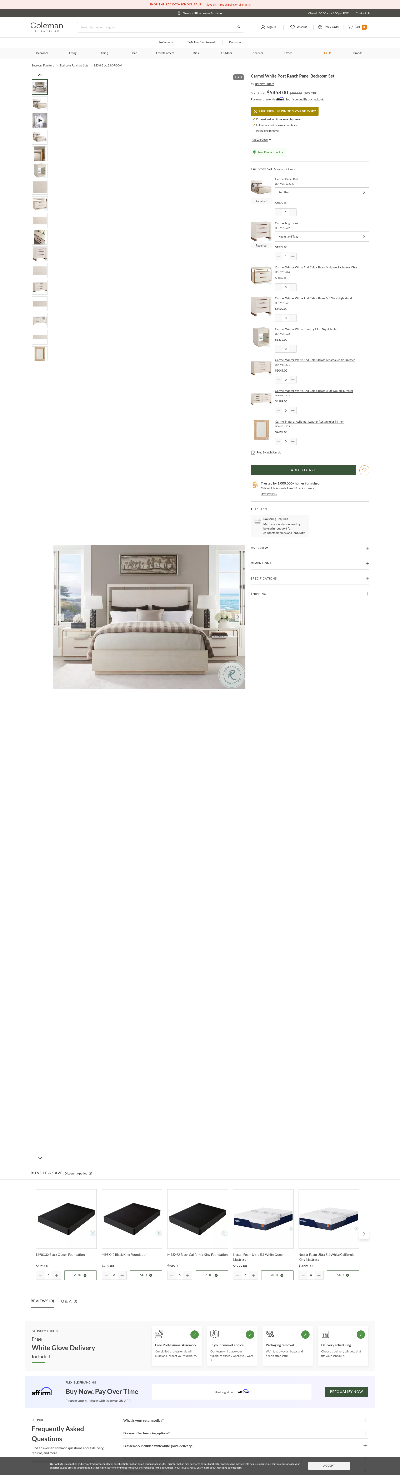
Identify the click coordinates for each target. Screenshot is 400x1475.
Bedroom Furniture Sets (74, 65)
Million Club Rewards (201, 42)
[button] (268, 27)
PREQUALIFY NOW (346, 1392)
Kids (196, 53)
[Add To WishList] (364, 470)
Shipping (258, 593)
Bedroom (42, 53)
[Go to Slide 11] (40, 253)
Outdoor (226, 53)
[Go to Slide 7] (40, 187)
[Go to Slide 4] (40, 137)
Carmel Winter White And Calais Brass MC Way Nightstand (313, 298)
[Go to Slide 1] (40, 87)
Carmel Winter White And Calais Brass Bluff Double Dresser (314, 390)
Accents (257, 53)
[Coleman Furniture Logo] (47, 31)
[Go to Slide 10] (40, 237)
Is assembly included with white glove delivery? (158, 1446)
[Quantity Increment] (292, 212)
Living (72, 53)
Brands (357, 53)
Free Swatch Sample (269, 452)
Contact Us (363, 13)
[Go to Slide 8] (40, 203)
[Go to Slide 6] (40, 170)
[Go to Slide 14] (40, 303)
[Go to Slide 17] (40, 353)
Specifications (264, 578)
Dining (104, 53)
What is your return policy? (143, 1420)
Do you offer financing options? (146, 1433)
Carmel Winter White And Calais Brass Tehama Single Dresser (315, 360)
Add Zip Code (260, 139)
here (238, 1467)
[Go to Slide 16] (40, 337)
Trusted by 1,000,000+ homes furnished (290, 483)
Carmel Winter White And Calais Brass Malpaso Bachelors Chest (317, 267)
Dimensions (261, 563)
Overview (259, 548)
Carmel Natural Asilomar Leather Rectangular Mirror (309, 421)
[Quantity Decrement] (278, 212)
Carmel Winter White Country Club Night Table (305, 329)
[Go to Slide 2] (40, 103)
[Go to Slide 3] (40, 120)
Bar (134, 53)
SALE (327, 53)
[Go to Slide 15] (40, 320)
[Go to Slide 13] (40, 287)
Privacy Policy (188, 1467)
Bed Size (284, 192)
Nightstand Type (288, 236)
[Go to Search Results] (239, 27)
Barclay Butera (264, 83)
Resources (235, 42)
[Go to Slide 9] (40, 220)
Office (288, 53)
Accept (329, 1466)
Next (364, 1234)
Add (77, 1275)
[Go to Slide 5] (40, 153)
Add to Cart (303, 470)
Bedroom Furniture (43, 65)
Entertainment (165, 53)
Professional (166, 42)
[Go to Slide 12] (40, 270)
